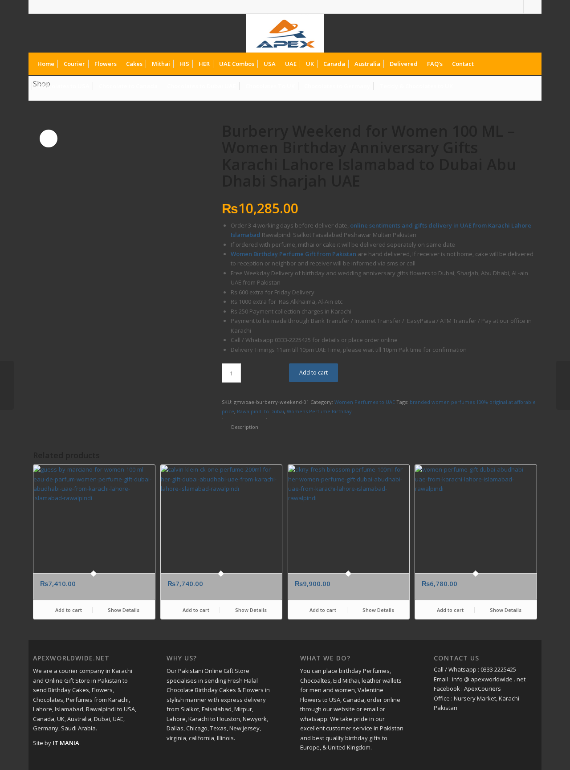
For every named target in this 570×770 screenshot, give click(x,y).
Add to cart (313, 372)
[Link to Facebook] (516, 6)
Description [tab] (244, 427)
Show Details (122, 610)
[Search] (529, 86)
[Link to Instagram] (530, 6)
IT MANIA (66, 743)
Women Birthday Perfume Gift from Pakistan (293, 254)
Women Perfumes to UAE (364, 402)
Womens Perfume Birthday (319, 411)
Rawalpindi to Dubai (260, 411)
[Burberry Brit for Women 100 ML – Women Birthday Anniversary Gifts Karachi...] (7, 385)
